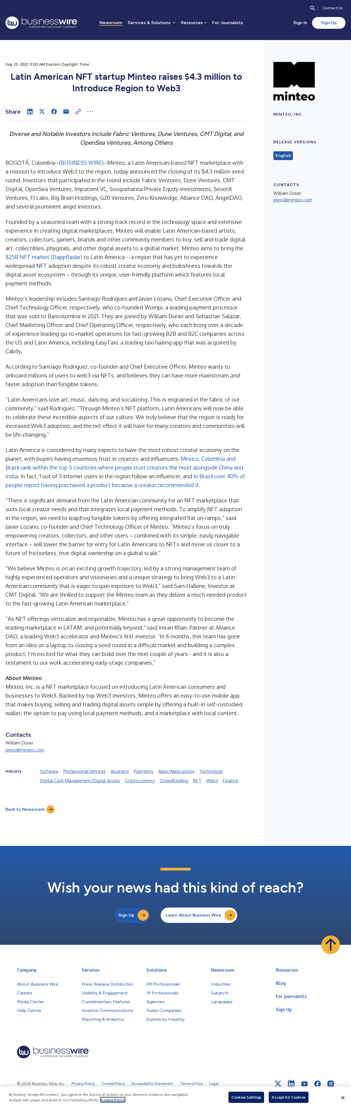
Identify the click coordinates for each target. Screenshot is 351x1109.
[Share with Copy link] (78, 111)
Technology (211, 771)
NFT (197, 780)
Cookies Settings (246, 1097)
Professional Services (84, 771)
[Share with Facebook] (54, 111)
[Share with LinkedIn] (30, 111)
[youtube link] (304, 1084)
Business (120, 771)
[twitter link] (278, 1084)
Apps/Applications (176, 771)
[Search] (312, 8)
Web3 (212, 780)
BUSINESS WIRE (81, 162)
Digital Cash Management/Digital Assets (80, 780)
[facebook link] (317, 1083)
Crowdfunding (174, 780)
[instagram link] (330, 1083)
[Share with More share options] (90, 111)
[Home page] (41, 22)
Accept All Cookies (288, 1097)
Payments (143, 771)
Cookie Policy (113, 1099)
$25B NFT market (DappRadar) (43, 256)
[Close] (342, 1097)
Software (49, 771)
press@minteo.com (24, 750)
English (283, 155)
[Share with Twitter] (42, 111)
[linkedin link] (291, 1083)
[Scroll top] (330, 944)
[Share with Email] (66, 111)
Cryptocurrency (140, 780)
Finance (230, 780)
